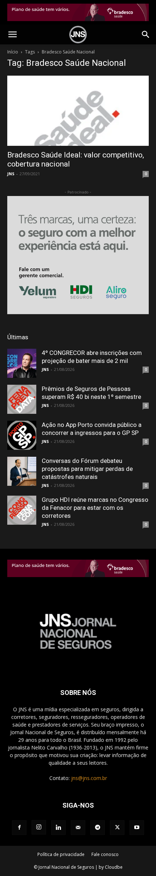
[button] (12, 34)
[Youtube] (137, 827)
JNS (11, 173)
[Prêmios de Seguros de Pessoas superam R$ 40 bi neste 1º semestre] (21, 399)
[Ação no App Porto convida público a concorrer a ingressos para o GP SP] (21, 435)
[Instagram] (39, 827)
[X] (117, 827)
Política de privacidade (61, 854)
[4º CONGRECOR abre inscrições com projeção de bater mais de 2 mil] (21, 363)
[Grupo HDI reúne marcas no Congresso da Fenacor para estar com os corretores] (21, 510)
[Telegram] (97, 827)
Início (12, 52)
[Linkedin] (58, 827)
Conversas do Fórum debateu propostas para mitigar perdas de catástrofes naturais (87, 468)
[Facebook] (19, 827)
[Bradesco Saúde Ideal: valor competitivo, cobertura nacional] (78, 111)
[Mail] (78, 827)
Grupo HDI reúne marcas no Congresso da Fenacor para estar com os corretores (95, 507)
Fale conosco (105, 854)
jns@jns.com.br (89, 778)
